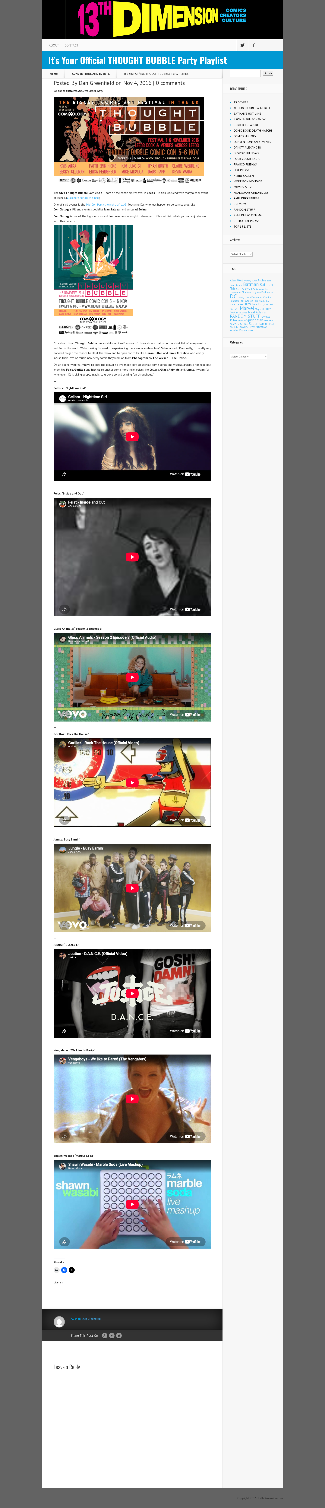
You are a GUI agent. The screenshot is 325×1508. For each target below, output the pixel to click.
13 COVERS (241, 102)
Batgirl (239, 285)
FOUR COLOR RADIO (247, 159)
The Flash (269, 324)
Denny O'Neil (244, 297)
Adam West (236, 280)
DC (233, 296)
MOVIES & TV (242, 187)
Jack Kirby (258, 304)
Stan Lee (268, 320)
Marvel (247, 308)
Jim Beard (270, 304)
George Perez (252, 301)
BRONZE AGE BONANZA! (250, 119)
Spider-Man (254, 320)
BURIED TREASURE (246, 125)
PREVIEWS (240, 204)
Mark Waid (234, 309)
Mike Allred (241, 312)
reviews (265, 316)
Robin (233, 320)
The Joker (234, 327)
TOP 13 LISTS (242, 226)
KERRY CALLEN (244, 176)
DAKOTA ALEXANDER (247, 147)
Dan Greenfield (96, 82)
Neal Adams (257, 312)
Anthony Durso (250, 280)
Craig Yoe (256, 292)
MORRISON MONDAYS (248, 181)
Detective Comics (261, 297)
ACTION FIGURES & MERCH (252, 108)
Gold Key (264, 300)
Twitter (119, 1336)
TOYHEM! (244, 327)
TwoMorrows (258, 327)
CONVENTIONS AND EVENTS (91, 73)
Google (105, 1336)
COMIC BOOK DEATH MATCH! (253, 130)
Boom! (238, 289)
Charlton (246, 292)
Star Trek (234, 324)
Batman (251, 284)
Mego (258, 309)
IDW (248, 304)
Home (54, 73)
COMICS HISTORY (245, 136)
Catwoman (235, 292)
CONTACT (71, 45)
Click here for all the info (83, 198)
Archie (261, 280)
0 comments (170, 82)
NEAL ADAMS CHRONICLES (251, 192)
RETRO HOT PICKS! (246, 221)
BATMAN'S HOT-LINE (247, 113)
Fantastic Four (237, 300)
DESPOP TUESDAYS (246, 153)
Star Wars (244, 324)
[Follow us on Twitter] (242, 45)
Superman (256, 323)
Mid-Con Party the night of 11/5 (106, 204)
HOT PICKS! (241, 170)
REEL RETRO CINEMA (248, 215)
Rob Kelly (242, 320)
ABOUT (54, 45)
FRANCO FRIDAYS (245, 164)
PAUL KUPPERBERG (246, 198)
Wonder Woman (238, 330)
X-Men (250, 330)
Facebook (112, 1336)
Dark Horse (267, 292)
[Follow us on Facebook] (254, 45)
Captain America (260, 289)
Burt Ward (247, 289)
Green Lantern (237, 304)
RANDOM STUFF (244, 209)
